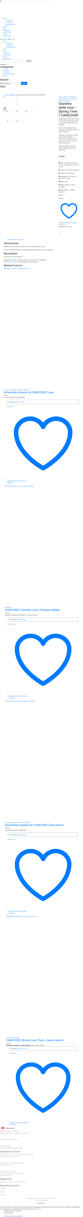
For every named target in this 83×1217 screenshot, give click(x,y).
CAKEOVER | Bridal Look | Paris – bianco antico (34, 1040)
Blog (4, 28)
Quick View (10, 406)
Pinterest (2, 1195)
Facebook (3, 1192)
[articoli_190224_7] (30, 115)
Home (5, 95)
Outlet (5, 26)
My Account (7, 36)
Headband (9, 20)
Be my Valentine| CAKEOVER (67, 97)
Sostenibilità (7, 32)
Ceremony (9, 22)
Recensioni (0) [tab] (19, 239)
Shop (4, 18)
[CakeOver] (4, 39)
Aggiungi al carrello (18, 402)
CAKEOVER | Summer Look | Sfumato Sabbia (32, 609)
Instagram (3, 1188)
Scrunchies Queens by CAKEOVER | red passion (34, 825)
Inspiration (6, 30)
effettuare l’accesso (13, 262)
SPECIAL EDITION (8, 74)
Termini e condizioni (41, 1200)
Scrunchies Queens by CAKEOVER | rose (29, 392)
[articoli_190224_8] (11, 103)
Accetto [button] (38, 1209)
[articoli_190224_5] (20, 124)
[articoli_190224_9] (20, 115)
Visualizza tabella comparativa (13, 1216)
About (5, 34)
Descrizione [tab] (10, 239)
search (24, 83)
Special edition (11, 24)
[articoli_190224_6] (11, 124)
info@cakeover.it (5, 1165)
